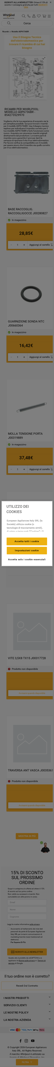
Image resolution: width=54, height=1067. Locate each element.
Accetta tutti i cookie (27, 541)
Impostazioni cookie (27, 550)
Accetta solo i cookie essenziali (27, 559)
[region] (27, 533)
